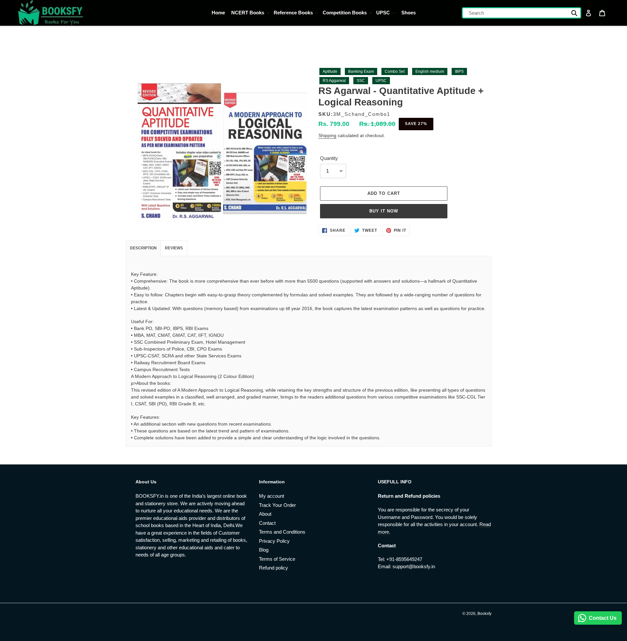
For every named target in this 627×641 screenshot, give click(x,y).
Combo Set (395, 71)
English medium (429, 71)
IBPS (459, 71)
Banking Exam (361, 71)
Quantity (329, 158)
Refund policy (273, 568)
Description (143, 248)
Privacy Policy (274, 541)
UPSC (381, 80)
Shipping (327, 135)
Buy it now (383, 211)
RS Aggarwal (334, 80)
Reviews (174, 248)
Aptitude (330, 71)
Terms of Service (277, 559)
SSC (361, 80)
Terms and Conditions (282, 532)
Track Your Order (277, 505)
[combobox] (522, 13)
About (265, 514)
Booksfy (484, 613)
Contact (267, 523)
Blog (263, 550)
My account (271, 496)
